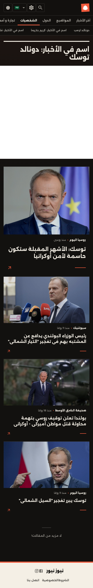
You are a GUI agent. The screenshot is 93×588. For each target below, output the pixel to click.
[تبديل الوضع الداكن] (8, 7)
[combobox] (20, 7)
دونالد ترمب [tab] (81, 30)
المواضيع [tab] (63, 20)
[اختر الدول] (31, 7)
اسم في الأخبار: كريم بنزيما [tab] (49, 30)
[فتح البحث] (40, 7)
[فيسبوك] (41, 571)
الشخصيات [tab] (28, 20)
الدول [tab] (46, 20)
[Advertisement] (46, 112)
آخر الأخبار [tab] (83, 20)
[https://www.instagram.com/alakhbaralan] (37, 571)
